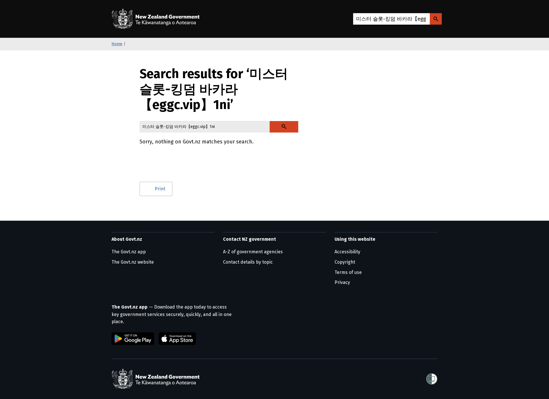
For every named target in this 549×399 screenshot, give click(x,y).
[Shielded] (431, 379)
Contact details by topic (248, 262)
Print (160, 188)
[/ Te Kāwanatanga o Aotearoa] (157, 19)
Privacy (342, 282)
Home (117, 44)
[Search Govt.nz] (436, 19)
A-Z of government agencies (253, 251)
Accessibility (347, 251)
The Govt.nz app (129, 251)
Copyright (345, 262)
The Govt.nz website (133, 262)
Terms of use (348, 272)
